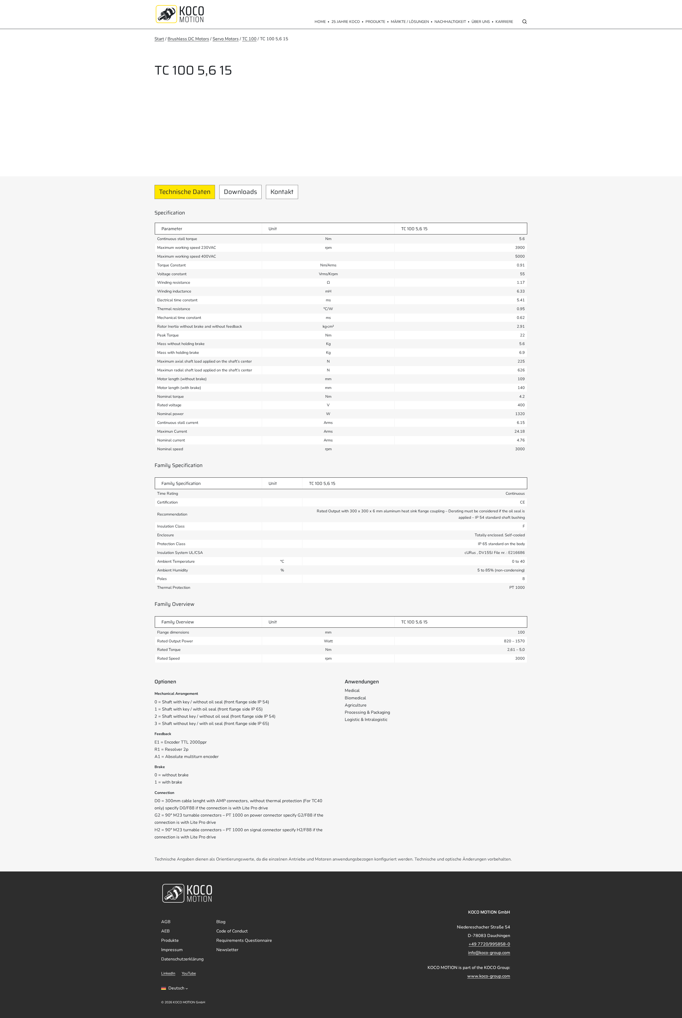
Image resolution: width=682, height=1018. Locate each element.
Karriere (504, 21)
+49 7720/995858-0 (489, 944)
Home (320, 21)
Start (159, 39)
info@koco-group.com (489, 953)
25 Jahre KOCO (345, 21)
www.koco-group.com (488, 976)
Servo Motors (226, 39)
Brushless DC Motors (188, 39)
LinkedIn (168, 973)
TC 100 (249, 39)
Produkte (375, 21)
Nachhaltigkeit (450, 21)
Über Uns (481, 21)
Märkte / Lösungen (410, 21)
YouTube (189, 973)
